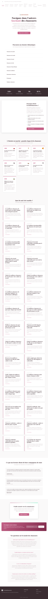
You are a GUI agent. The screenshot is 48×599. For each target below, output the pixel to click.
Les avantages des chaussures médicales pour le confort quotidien (34, 441)
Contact (37, 593)
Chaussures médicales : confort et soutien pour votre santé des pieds (35, 424)
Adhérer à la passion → (24, 514)
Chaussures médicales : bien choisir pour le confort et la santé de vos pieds (35, 408)
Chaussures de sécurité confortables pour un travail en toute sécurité (34, 260)
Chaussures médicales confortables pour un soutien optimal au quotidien (12, 441)
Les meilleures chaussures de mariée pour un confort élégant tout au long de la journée (12, 210)
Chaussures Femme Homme (25, 5)
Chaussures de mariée (7, 5)
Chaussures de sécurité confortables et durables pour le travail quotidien (34, 243)
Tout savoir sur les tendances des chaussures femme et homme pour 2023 (13, 408)
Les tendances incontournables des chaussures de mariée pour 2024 (34, 227)
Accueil (3, 5)
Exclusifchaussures (8, 590)
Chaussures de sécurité (11, 5)
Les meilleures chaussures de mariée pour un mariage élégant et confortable (13, 227)
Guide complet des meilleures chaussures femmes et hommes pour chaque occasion (12, 376)
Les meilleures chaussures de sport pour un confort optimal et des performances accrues (34, 310)
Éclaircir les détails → (31, 128)
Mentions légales (38, 591)
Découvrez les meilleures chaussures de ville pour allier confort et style (12, 359)
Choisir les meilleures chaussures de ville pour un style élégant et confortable (35, 343)
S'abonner (41, 526)
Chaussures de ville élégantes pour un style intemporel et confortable (34, 326)
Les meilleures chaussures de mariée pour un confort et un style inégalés (34, 210)
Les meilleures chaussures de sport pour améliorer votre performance (34, 293)
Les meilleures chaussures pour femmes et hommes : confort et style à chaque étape (12, 392)
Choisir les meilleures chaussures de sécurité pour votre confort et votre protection (35, 277)
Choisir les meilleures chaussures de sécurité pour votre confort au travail (13, 277)
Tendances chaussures (44, 5)
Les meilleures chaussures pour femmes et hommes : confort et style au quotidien (34, 392)
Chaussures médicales (30, 5)
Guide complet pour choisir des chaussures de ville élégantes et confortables (34, 359)
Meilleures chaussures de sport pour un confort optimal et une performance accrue (12, 326)
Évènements (40, 5)
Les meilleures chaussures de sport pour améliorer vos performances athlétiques (12, 293)
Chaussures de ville (21, 5)
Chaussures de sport (16, 5)
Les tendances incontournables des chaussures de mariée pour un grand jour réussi (12, 243)
